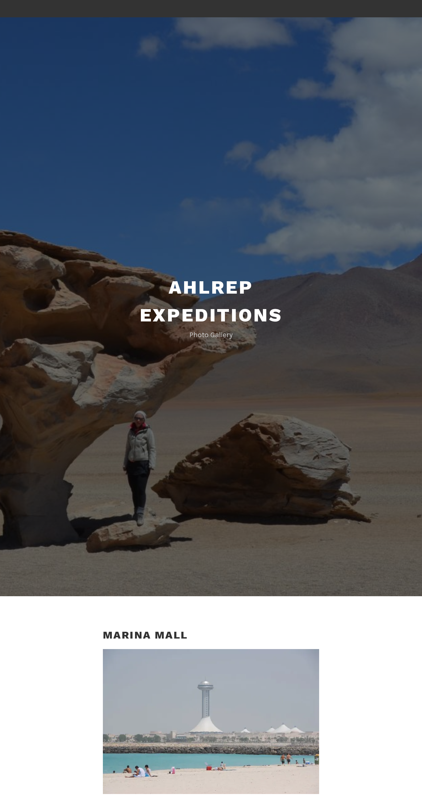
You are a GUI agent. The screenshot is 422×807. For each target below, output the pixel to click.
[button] (211, 721)
